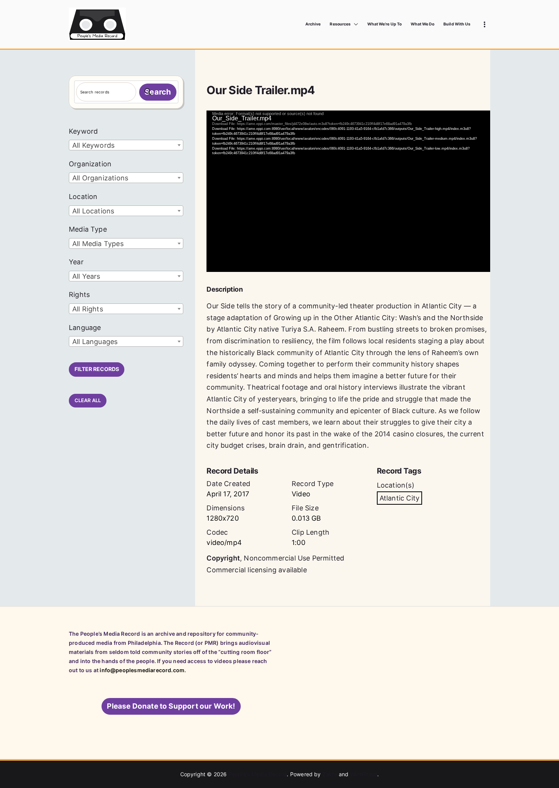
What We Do (423, 24)
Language (85, 328)
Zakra (329, 774)
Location (83, 197)
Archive (313, 24)
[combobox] (126, 145)
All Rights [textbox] (87, 309)
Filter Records (97, 369)
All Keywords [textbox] (93, 145)
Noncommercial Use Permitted (294, 558)
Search (158, 91)
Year (76, 262)
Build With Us (456, 24)
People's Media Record (258, 774)
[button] (354, 24)
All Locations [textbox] (93, 211)
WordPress (364, 774)
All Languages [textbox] (95, 342)
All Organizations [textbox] (100, 178)
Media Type (88, 229)
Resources (340, 24)
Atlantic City (399, 498)
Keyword (83, 131)
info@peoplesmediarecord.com (142, 670)
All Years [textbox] (86, 276)
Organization (90, 164)
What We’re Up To (384, 24)
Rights (79, 294)
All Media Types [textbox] (98, 244)
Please (171, 706)
